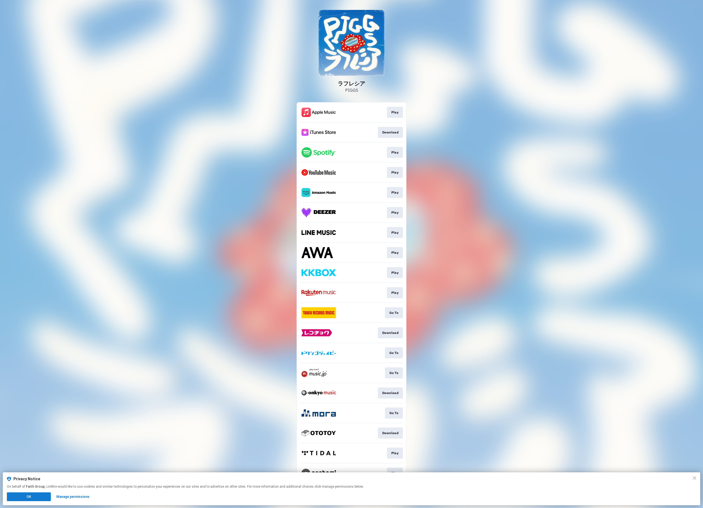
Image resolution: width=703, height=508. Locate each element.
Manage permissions (73, 497)
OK (29, 497)
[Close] (694, 478)
